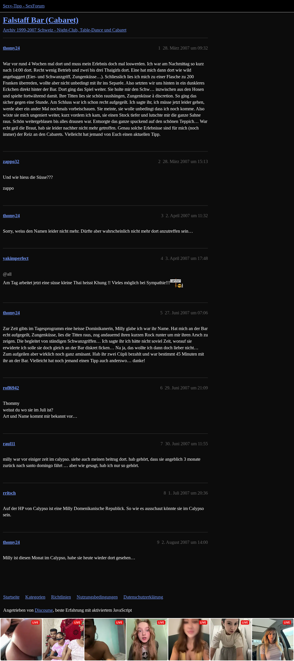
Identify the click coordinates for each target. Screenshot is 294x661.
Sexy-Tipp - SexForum (24, 5)
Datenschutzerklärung (143, 597)
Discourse (44, 610)
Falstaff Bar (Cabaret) (40, 19)
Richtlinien (61, 597)
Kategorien (35, 597)
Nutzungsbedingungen (97, 597)
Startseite (11, 597)
